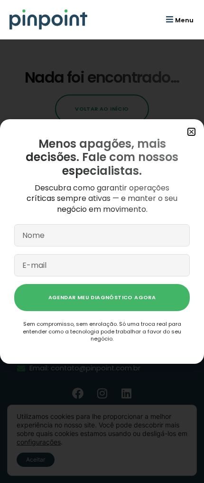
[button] (179, 19)
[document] (102, 241)
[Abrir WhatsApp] (180, 459)
